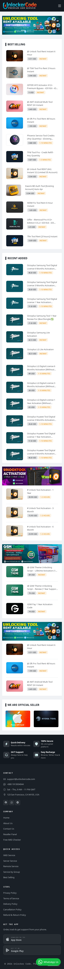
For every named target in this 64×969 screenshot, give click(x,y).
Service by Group (11, 871)
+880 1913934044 (15, 784)
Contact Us (8, 828)
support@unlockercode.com (21, 779)
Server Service (10, 860)
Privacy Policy (10, 892)
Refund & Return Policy (14, 914)
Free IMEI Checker (12, 839)
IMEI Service (9, 855)
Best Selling (8, 877)
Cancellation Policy (12, 909)
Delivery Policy (10, 903)
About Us (7, 823)
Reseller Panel (10, 834)
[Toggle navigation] (60, 6)
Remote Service (10, 866)
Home (6, 817)
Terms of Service (11, 898)
